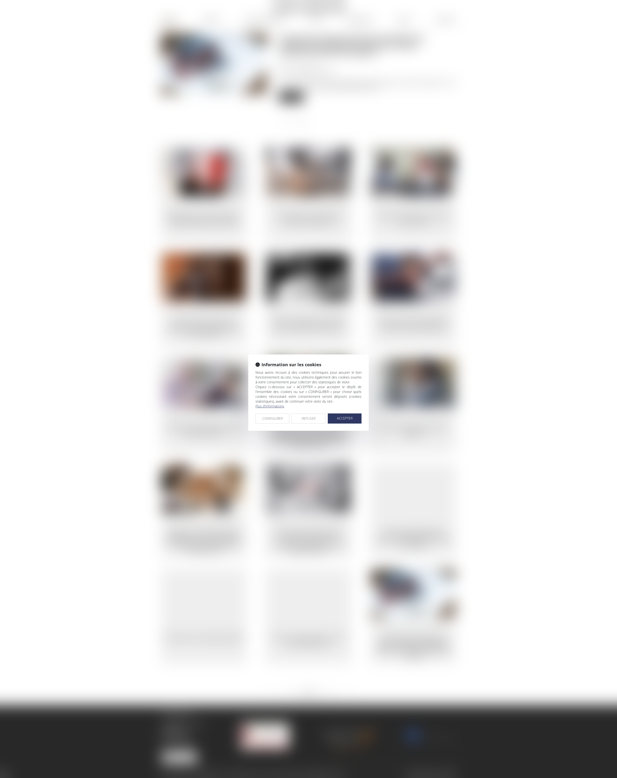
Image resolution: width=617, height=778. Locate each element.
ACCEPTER (345, 418)
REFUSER (308, 418)
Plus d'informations (269, 406)
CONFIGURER (272, 418)
